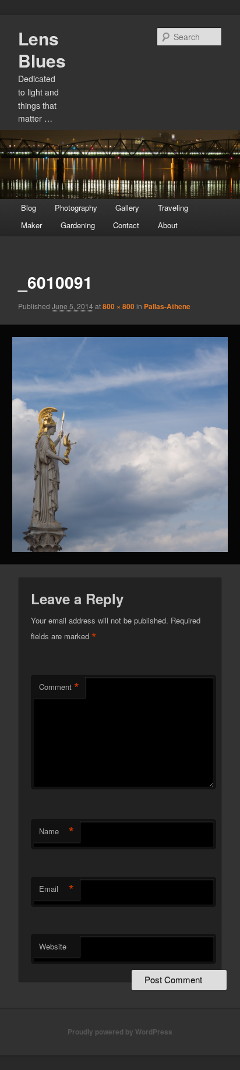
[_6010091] (119, 444)
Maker (31, 225)
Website (52, 946)
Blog (28, 207)
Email (56, 889)
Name (56, 831)
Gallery (127, 207)
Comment (59, 687)
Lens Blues (42, 49)
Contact (126, 225)
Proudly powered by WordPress (120, 1031)
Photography (76, 207)
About (168, 225)
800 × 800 (119, 306)
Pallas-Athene (167, 306)
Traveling (173, 207)
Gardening (78, 225)
